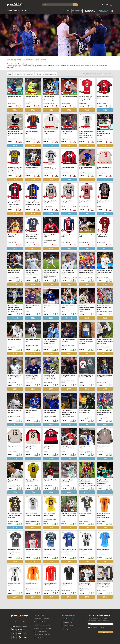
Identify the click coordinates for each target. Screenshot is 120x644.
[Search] (75, 4)
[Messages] (107, 5)
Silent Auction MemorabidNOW (90, 11)
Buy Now (24, 11)
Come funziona (77, 11)
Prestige (16, 11)
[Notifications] (103, 5)
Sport (10, 11)
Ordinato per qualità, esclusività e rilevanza (96, 74)
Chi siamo (67, 11)
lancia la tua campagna (103, 11)
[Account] (111, 5)
